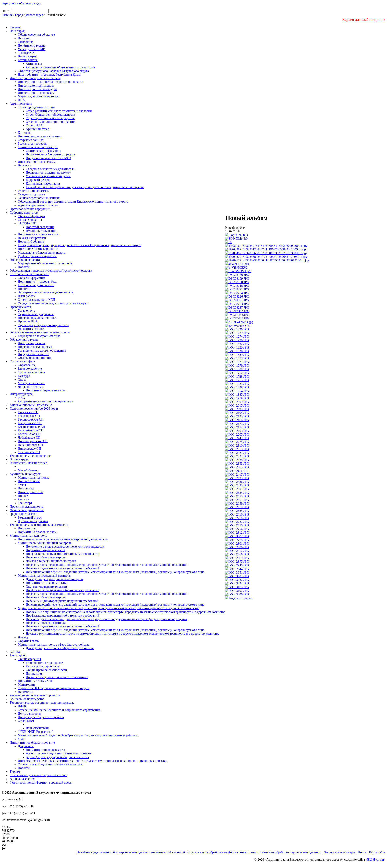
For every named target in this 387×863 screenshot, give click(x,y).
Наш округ (17, 31)
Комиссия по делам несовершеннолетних (38, 775)
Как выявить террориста (42, 666)
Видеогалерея (27, 56)
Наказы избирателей (32, 238)
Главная (7, 15)
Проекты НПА (28, 321)
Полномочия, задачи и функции (40, 136)
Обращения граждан (24, 339)
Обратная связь (28, 641)
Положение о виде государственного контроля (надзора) (65, 546)
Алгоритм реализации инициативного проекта (58, 753)
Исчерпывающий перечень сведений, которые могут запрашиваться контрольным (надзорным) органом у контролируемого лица (115, 572)
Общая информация (31, 216)
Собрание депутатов (24, 212)
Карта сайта (377, 852)
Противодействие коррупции (30, 209)
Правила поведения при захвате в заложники (57, 677)
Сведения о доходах (31, 194)
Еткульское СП (28, 412)
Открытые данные (30, 140)
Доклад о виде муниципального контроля (54, 579)
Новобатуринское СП (33, 441)
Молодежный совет (31, 383)
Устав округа (26, 310)
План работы (27, 296)
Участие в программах (33, 190)
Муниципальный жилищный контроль (44, 543)
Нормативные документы (35, 680)
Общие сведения (29, 659)
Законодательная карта (339, 852)
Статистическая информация (38, 147)
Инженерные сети (30, 492)
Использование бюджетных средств (50, 154)
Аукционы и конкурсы (25, 474)
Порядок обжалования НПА (37, 317)
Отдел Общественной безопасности (50, 114)
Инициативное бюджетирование (32, 742)
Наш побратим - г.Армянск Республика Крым (49, 74)
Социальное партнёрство (27, 699)
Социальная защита (31, 372)
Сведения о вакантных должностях (50, 169)
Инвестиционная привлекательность (35, 78)
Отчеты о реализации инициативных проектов (50, 764)
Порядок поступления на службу (48, 172)
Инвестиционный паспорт (36, 85)
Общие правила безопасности (46, 670)
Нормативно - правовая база (37, 281)
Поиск (362, 852)
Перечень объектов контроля (46, 557)
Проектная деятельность (26, 506)
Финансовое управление (27, 510)
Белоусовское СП (30, 423)
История (23, 38)
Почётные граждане (31, 45)
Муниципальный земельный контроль (44, 575)
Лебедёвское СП (29, 437)
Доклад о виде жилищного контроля (51, 561)
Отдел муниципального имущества (50, 118)
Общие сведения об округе (36, 34)
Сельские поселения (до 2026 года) (34, 408)
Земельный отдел (30, 517)
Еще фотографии (241, 598)
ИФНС (22, 706)
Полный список (29, 481)
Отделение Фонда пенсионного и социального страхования (59, 710)
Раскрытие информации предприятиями (45, 401)
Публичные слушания (41, 230)
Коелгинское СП (29, 434)
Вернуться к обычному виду (21, 3)
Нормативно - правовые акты (46, 582)
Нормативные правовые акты (38, 234)
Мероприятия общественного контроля (45, 263)
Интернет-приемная (31, 343)
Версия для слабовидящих (363, 19)
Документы (26, 746)
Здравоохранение (30, 368)
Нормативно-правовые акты (45, 390)
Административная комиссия (38, 205)
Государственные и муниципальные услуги (40, 332)
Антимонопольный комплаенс (31, 405)
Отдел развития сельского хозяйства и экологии (59, 111)
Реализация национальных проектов (35, 695)
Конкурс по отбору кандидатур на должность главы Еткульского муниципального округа (79, 245)
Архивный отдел (37, 129)
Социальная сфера (22, 361)
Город (19, 15)
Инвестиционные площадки (37, 89)
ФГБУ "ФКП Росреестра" (35, 731)
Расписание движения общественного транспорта (60, 67)
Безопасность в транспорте (44, 662)
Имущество (26, 488)
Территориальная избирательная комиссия (39, 524)
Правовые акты (20, 307)
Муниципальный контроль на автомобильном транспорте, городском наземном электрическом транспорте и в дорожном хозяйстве (108, 608)
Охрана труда (19, 459)
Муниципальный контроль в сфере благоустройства (53, 644)
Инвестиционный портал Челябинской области (50, 81)
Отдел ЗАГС (34, 125)
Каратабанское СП (30, 430)
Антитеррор (18, 655)
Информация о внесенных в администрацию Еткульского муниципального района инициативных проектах (92, 760)
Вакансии (24, 165)
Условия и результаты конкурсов (48, 176)
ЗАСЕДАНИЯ (27, 223)
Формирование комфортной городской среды (41, 782)
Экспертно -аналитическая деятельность (45, 292)
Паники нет (34, 673)
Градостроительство (23, 514)
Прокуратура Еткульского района (41, 717)
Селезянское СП (29, 452)
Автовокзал (34, 63)
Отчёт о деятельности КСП (36, 299)
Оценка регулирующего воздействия (43, 325)
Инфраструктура (21, 394)
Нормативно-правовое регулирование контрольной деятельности (63, 539)
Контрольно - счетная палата (29, 274)
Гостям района (28, 60)
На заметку (25, 691)
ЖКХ (21, 397)
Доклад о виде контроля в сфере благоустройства (60, 648)
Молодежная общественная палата (41, 252)
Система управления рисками (46, 586)
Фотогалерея (34, 15)
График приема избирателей (37, 256)
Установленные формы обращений (42, 350)
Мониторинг (26, 684)
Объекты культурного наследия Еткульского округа (53, 71)
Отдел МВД (26, 720)
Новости (24, 267)
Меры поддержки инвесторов (38, 96)
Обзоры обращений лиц (34, 357)
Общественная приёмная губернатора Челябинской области (51, 270)
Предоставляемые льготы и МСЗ (48, 158)
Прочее (23, 495)
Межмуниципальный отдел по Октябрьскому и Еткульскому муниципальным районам (78, 735)
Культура (24, 376)
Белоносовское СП (31, 419)
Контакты (24, 132)
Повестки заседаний (40, 227)
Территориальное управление (30, 455)
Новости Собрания (31, 241)
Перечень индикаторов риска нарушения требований (62, 568)
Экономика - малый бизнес (28, 463)
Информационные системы (37, 161)
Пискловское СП (29, 448)
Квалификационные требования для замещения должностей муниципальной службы (85, 187)
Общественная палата (25, 259)
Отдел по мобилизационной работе (50, 121)
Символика (25, 42)
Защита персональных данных (39, 198)
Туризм (15, 771)
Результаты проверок (32, 143)
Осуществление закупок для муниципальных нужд (53, 303)
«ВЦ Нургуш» (375, 859)
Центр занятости (29, 713)
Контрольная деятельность (36, 285)
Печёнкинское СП (30, 445)
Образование (27, 365)
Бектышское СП (29, 415)
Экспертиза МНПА (31, 328)
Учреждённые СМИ (31, 49)
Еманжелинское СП (31, 426)
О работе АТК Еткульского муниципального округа (53, 688)
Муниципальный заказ (33, 477)
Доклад (23, 637)
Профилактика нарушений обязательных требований (62, 553)
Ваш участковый (37, 728)
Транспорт (25, 503)
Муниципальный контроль (28, 535)
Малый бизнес (28, 470)
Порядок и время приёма (35, 347)
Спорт (22, 379)
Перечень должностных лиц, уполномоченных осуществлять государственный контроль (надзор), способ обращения (106, 564)
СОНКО (15, 651)
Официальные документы (36, 314)
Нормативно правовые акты (37, 532)
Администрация (21, 103)
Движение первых (30, 386)
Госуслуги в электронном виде (39, 336)
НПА (21, 100)
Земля (22, 484)
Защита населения (22, 779)
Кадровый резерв (38, 180)
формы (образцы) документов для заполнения (57, 757)
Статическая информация (43, 150)
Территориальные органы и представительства (42, 702)
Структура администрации (36, 107)
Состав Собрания (30, 219)
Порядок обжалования (33, 354)
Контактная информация (43, 183)
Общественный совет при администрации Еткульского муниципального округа (73, 201)
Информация (27, 528)
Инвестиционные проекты (36, 92)
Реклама (23, 499)
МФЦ (22, 739)
